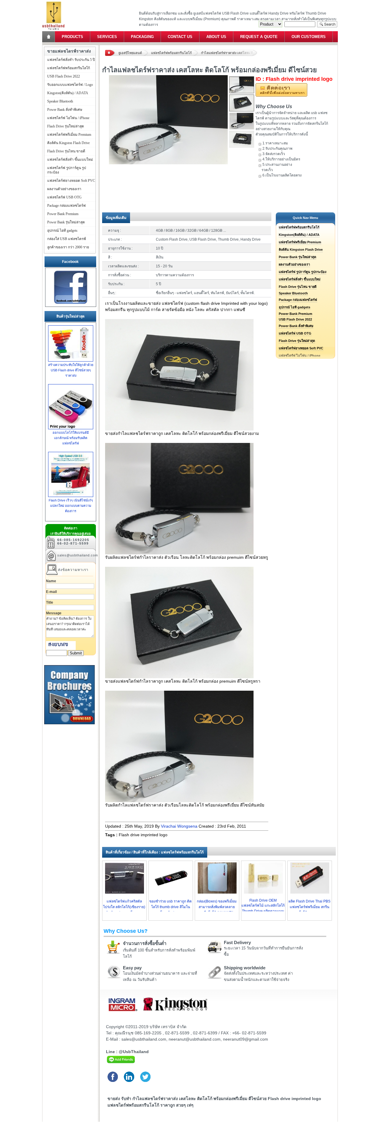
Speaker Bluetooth (293, 293)
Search (327, 24)
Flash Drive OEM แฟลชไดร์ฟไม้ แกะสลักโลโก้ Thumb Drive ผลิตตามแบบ (263, 905)
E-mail (51, 592)
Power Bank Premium (295, 313)
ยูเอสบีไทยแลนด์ (130, 53)
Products (72, 36)
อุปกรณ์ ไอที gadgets (294, 307)
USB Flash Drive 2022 (295, 319)
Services (107, 36)
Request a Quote (259, 36)
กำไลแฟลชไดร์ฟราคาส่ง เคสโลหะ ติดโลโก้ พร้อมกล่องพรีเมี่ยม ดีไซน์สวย (229, 53)
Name (51, 581)
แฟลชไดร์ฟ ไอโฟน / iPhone (68, 118)
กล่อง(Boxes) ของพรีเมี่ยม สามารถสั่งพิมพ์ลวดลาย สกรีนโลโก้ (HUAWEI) (217, 907)
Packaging (142, 36)
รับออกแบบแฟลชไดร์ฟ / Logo (70, 85)
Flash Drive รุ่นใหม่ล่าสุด (297, 341)
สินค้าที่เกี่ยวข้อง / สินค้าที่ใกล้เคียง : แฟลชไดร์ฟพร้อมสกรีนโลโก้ (155, 852)
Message (53, 613)
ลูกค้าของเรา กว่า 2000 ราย (68, 247)
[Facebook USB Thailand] (70, 304)
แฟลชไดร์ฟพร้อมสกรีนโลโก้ (171, 53)
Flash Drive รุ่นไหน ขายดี (297, 286)
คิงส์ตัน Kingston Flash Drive (301, 249)
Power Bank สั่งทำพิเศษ (296, 326)
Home (49, 36)
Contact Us (180, 36)
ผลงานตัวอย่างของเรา (294, 264)
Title (49, 602)
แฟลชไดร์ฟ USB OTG (295, 333)
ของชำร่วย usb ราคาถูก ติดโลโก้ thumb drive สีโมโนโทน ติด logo (170, 907)
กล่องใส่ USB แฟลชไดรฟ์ (66, 239)
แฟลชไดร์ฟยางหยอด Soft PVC (301, 348)
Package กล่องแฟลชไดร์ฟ (298, 300)
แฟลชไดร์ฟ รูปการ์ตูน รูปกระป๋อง (302, 272)
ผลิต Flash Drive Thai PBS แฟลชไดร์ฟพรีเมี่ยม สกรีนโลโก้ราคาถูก (309, 907)
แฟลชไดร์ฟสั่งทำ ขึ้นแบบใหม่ (299, 279)
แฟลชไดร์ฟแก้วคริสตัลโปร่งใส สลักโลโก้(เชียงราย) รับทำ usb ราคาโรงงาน (124, 907)
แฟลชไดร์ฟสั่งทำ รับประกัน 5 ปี (71, 60)
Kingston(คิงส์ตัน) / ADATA (299, 234)
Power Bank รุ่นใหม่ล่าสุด (297, 257)
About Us (216, 36)
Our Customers (309, 36)
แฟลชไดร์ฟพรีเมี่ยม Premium (300, 242)
